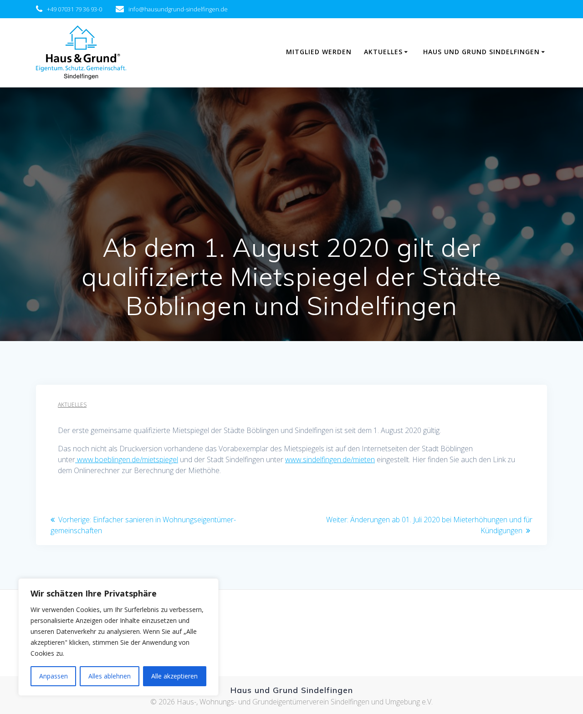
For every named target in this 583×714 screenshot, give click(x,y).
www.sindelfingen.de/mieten (330, 459)
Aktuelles (383, 51)
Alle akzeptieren (174, 676)
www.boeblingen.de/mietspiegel (126, 459)
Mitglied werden (319, 51)
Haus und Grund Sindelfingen (481, 51)
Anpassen (53, 676)
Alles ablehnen (109, 676)
